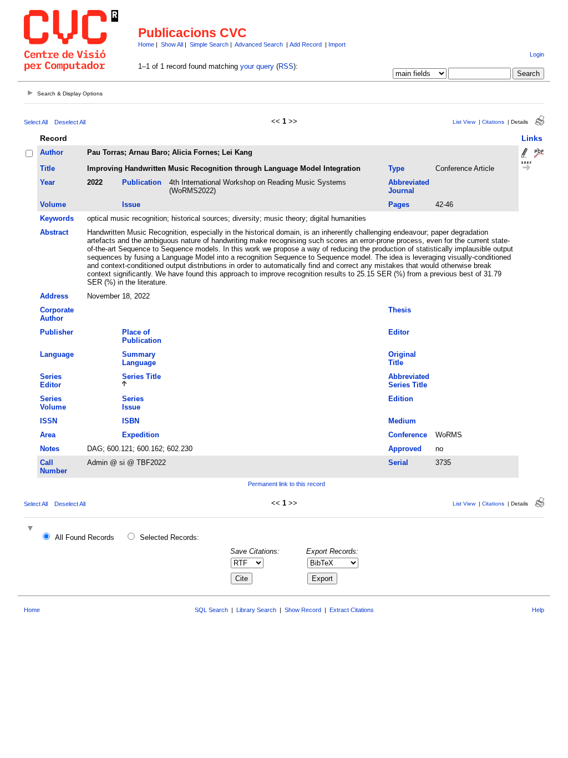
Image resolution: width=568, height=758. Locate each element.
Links (531, 138)
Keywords (57, 218)
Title (47, 168)
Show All (172, 44)
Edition (400, 399)
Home (146, 44)
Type (396, 168)
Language (57, 354)
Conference (407, 435)
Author (51, 152)
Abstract (54, 232)
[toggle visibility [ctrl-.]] (32, 529)
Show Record (303, 610)
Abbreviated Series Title (408, 380)
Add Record (306, 44)
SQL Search (211, 610)
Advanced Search (259, 44)
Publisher (56, 332)
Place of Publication (141, 336)
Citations (493, 122)
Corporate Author (57, 314)
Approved (405, 448)
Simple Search (209, 44)
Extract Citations (351, 610)
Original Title (402, 358)
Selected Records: (169, 537)
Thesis (399, 310)
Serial (398, 462)
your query (257, 66)
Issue (131, 204)
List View (464, 122)
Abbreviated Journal (408, 186)
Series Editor (51, 380)
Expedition (140, 435)
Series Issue (133, 403)
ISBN (130, 421)
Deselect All (69, 122)
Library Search (256, 610)
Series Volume (53, 403)
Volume (53, 204)
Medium (402, 421)
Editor (398, 332)
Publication (141, 182)
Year (47, 182)
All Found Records (84, 537)
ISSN (48, 421)
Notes (49, 448)
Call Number (53, 466)
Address (54, 296)
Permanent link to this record (286, 484)
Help (538, 610)
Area (47, 435)
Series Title (141, 376)
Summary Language (139, 358)
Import (337, 44)
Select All (36, 122)
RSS (285, 66)
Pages (398, 204)
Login (537, 54)
